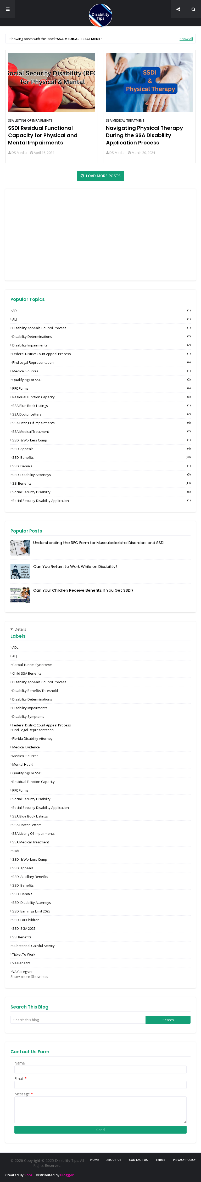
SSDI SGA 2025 (23, 928)
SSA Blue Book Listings (101, 405)
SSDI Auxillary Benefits (30, 876)
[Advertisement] (100, 234)
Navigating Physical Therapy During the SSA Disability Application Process (144, 135)
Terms (160, 1160)
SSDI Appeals (101, 448)
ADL (101, 310)
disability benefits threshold (35, 690)
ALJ (101, 319)
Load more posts (102, 175)
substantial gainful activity (33, 945)
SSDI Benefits (101, 457)
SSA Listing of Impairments (30, 120)
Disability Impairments (101, 345)
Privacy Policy (184, 1160)
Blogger (67, 1175)
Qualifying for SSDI (101, 379)
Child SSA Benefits (26, 673)
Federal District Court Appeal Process (101, 353)
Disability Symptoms (28, 716)
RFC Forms (101, 388)
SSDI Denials (101, 466)
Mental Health (23, 764)
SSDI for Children (26, 919)
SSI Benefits (101, 483)
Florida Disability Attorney (32, 738)
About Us (114, 1160)
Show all (186, 38)
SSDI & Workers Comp (101, 440)
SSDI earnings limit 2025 (31, 911)
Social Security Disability (101, 492)
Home (94, 1160)
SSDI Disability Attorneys (101, 474)
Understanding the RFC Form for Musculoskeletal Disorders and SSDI (98, 542)
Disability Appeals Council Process (101, 328)
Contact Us (138, 1160)
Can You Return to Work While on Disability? (75, 566)
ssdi (15, 850)
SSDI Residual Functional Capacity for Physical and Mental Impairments (42, 135)
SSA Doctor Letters (101, 414)
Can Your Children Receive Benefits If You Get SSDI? (83, 590)
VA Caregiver (22, 971)
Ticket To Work (23, 954)
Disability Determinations (101, 336)
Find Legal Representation (101, 362)
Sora (28, 1175)
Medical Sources (101, 371)
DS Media (19, 152)
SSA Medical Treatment (125, 120)
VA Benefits (21, 963)
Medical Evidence (26, 747)
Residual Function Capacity (101, 397)
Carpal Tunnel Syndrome (32, 664)
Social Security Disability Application (101, 500)
